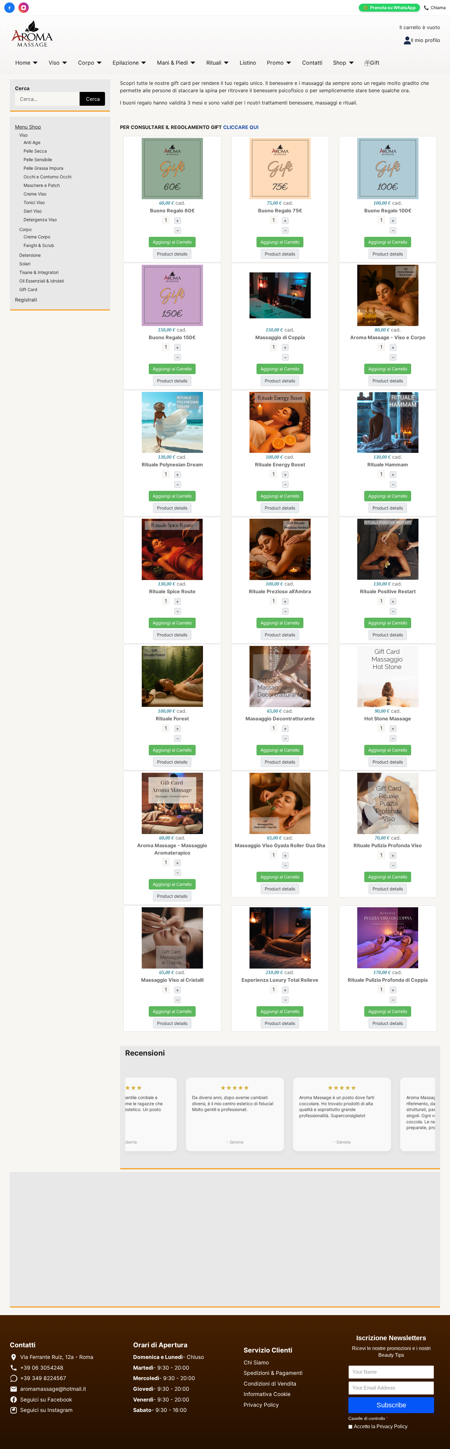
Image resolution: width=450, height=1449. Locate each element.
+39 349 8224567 (43, 1378)
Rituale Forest (172, 718)
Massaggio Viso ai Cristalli (172, 980)
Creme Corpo (37, 236)
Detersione (30, 255)
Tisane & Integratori (38, 272)
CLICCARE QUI (240, 127)
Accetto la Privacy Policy (380, 1426)
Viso (54, 62)
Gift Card (28, 289)
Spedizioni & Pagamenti (273, 1373)
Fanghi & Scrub (39, 245)
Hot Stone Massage (387, 718)
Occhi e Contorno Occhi (47, 176)
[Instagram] (23, 7)
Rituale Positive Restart (388, 591)
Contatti (312, 62)
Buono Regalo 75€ (280, 210)
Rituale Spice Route (172, 591)
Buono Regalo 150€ (172, 337)
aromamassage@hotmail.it (53, 1389)
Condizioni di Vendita (270, 1383)
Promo (275, 62)
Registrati (26, 300)
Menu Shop (28, 127)
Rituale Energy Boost (280, 464)
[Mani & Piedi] (192, 63)
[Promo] (287, 63)
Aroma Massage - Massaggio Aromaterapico (172, 849)
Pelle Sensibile (38, 159)
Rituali (213, 62)
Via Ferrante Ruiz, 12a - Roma (56, 1357)
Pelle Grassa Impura (43, 168)
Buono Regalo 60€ (172, 210)
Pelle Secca (35, 151)
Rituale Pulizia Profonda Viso (388, 845)
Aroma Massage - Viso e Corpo (388, 337)
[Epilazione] (142, 63)
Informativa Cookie (267, 1394)
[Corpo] (98, 63)
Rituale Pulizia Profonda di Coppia (388, 980)
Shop (339, 62)
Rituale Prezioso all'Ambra (280, 591)
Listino (248, 62)
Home (22, 62)
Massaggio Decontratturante (280, 718)
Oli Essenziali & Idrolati (41, 280)
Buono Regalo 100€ (387, 210)
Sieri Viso (33, 211)
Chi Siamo (256, 1362)
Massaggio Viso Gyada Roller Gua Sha (280, 845)
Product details (172, 253)
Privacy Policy (261, 1405)
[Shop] (350, 63)
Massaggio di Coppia (280, 337)
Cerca (22, 88)
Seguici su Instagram (46, 1410)
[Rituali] (225, 63)
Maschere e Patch (42, 185)
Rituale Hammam (387, 464)
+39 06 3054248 (41, 1367)
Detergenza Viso (40, 219)
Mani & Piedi (172, 62)
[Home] (34, 63)
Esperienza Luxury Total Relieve (280, 980)
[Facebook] (9, 7)
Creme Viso (35, 193)
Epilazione (126, 62)
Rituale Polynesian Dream (172, 464)
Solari (24, 263)
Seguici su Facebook (46, 1399)
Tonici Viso (34, 202)
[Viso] (63, 63)
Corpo (86, 62)
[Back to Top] (439, 1437)
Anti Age (32, 142)
